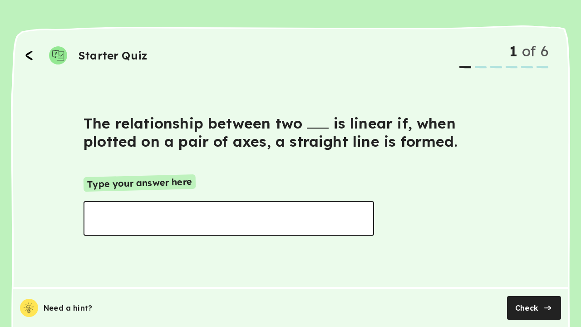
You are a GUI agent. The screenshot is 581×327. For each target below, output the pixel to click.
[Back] (29, 55)
